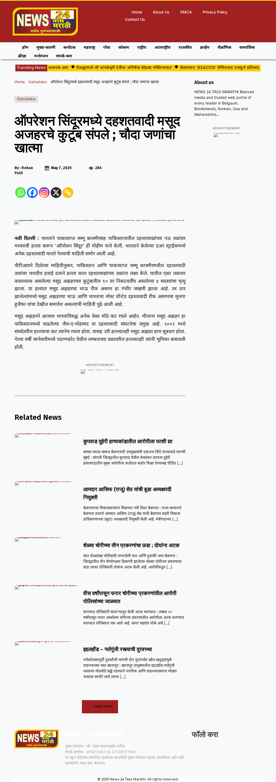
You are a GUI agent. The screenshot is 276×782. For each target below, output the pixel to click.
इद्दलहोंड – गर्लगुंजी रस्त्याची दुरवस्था (117, 649)
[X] (56, 192)
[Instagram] (44, 192)
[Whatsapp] (20, 192)
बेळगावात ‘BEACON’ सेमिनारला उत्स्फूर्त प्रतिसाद (213, 68)
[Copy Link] (68, 192)
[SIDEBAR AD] (227, 135)
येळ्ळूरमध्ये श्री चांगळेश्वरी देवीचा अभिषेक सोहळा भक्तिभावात (118, 68)
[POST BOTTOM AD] (100, 371)
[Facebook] (32, 192)
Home (20, 82)
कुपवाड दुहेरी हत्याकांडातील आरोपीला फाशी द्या (127, 441)
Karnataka (38, 82)
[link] (196, 750)
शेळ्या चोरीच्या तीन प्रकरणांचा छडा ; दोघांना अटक (131, 545)
